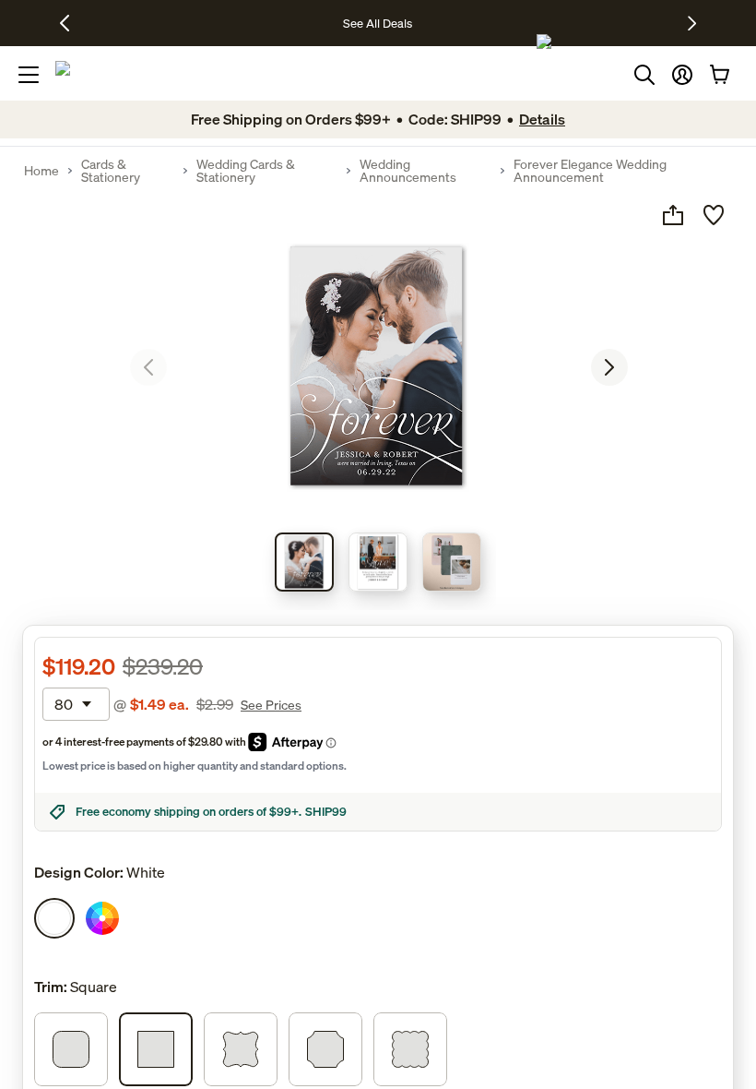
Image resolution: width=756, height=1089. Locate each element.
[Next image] (609, 367)
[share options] (673, 215)
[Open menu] (28, 74)
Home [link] (41, 170)
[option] (54, 918)
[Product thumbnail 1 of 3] (304, 562)
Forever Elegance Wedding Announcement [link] (590, 171)
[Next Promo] (692, 23)
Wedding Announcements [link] (408, 171)
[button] (682, 75)
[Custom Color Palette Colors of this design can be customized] (102, 918)
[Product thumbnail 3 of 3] (451, 562)
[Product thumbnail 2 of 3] (378, 562)
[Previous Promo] (71, 23)
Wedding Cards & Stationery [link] (245, 171)
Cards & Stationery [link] (110, 171)
